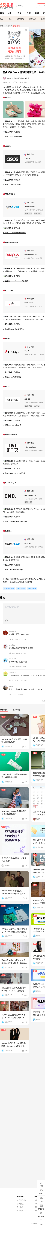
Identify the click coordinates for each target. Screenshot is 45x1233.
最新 (10, 19)
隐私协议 (20, 1204)
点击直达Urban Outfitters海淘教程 (15, 473)
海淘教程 (22, 588)
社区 (1, 19)
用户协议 (20, 1207)
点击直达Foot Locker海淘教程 (13, 329)
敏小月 (11, 686)
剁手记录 (32, 19)
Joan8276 (12, 631)
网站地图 (20, 1211)
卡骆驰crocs (10, 588)
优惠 (10, 13)
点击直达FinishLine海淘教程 (13, 570)
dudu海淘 (12, 645)
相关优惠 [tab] (16, 709)
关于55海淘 (21, 1200)
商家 (19, 13)
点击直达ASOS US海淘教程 (12, 185)
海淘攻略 (20, 19)
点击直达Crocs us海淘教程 (12, 137)
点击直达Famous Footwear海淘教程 (15, 281)
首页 (1, 26)
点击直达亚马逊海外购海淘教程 (14, 233)
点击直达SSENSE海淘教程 (12, 425)
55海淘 (7, 6)
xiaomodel (12, 659)
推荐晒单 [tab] (4, 709)
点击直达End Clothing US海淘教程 (15, 521)
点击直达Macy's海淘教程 (12, 377)
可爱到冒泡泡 (13, 672)
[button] (21, 6)
